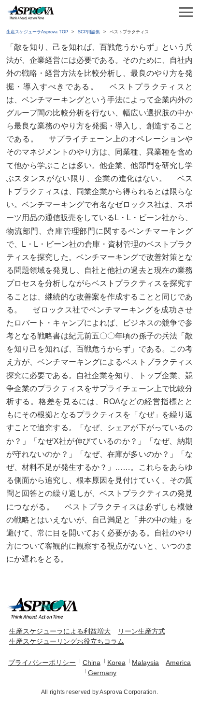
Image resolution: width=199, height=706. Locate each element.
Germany (102, 673)
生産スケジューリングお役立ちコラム (66, 641)
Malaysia (145, 662)
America (178, 662)
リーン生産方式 (141, 631)
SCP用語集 (89, 31)
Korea (116, 662)
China (91, 662)
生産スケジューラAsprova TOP (37, 31)
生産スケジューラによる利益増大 (60, 631)
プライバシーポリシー (42, 662)
